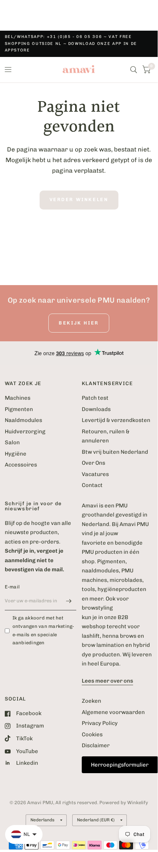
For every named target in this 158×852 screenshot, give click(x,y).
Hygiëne (15, 453)
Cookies (92, 734)
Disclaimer (96, 745)
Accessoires (21, 464)
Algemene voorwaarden (113, 712)
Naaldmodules (23, 420)
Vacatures (95, 474)
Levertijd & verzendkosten (116, 420)
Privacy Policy (100, 723)
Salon (12, 442)
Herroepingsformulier (119, 764)
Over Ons (93, 463)
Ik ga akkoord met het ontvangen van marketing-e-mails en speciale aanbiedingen (43, 630)
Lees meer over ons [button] (107, 681)
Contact (92, 485)
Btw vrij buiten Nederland (115, 452)
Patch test (95, 398)
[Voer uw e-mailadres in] (69, 600)
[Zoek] (134, 69)
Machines (17, 398)
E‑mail (12, 587)
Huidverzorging (25, 431)
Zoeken (91, 701)
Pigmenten (19, 409)
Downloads (96, 409)
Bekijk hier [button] (79, 323)
